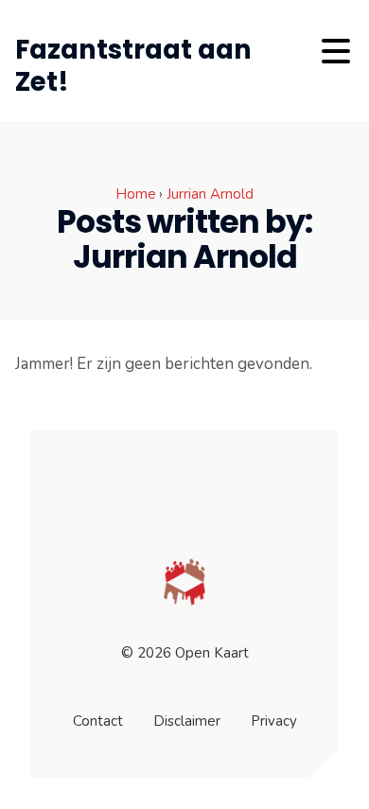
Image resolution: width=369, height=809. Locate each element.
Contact (98, 721)
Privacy (274, 721)
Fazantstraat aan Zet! (133, 65)
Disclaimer (186, 721)
